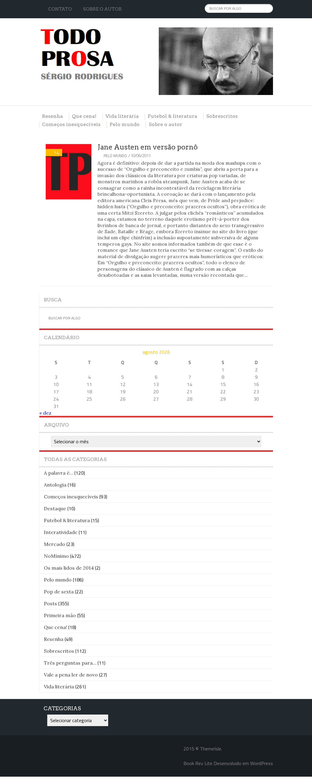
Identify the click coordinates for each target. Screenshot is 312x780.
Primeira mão (60, 615)
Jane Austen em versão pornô (148, 147)
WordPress (261, 763)
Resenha (52, 116)
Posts (50, 603)
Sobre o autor (102, 9)
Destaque (55, 508)
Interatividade (60, 532)
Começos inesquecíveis (71, 124)
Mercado (54, 544)
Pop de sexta (59, 592)
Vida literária (122, 116)
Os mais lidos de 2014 (69, 568)
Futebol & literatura (172, 116)
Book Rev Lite (197, 763)
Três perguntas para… (70, 663)
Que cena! (84, 116)
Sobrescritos (222, 116)
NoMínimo (56, 556)
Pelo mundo (125, 124)
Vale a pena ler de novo (71, 675)
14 (56, 152)
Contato (60, 9)
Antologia (55, 485)
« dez (45, 413)
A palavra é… (58, 473)
